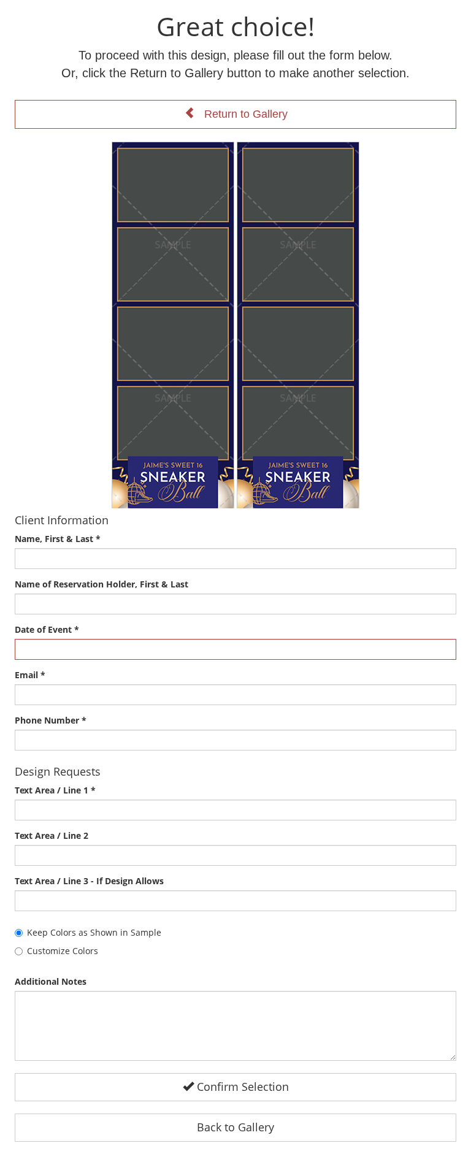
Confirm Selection (241, 1086)
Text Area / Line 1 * (55, 790)
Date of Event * (47, 629)
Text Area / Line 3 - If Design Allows (89, 881)
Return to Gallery (241, 114)
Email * (30, 675)
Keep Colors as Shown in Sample (94, 932)
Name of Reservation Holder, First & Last (101, 584)
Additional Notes (50, 981)
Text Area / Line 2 (51, 835)
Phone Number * (50, 720)
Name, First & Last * (58, 539)
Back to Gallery (235, 1127)
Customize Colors (62, 951)
